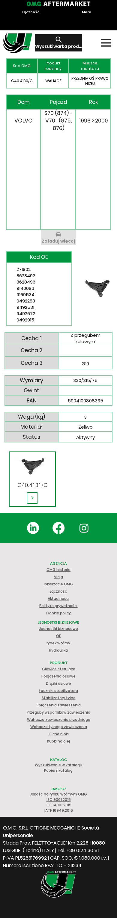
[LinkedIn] (33, 528)
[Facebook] (58, 528)
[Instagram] (84, 528)
